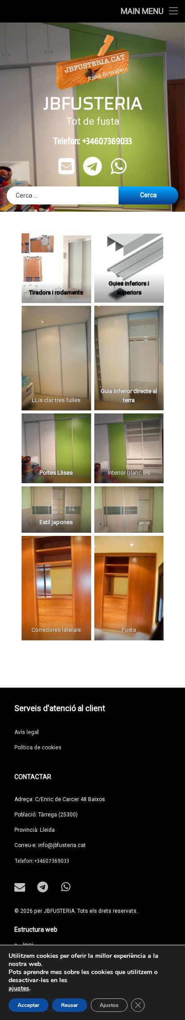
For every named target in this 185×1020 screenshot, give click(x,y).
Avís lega (26, 732)
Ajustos (109, 1005)
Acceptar (29, 1005)
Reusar (69, 1005)
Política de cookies (38, 747)
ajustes (19, 988)
